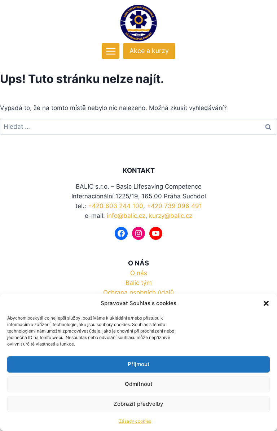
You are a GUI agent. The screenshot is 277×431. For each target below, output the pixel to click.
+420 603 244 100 (115, 206)
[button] (266, 303)
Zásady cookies (135, 421)
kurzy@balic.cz (170, 215)
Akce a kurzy (149, 50)
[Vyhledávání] (138, 126)
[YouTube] (155, 233)
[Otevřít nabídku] (110, 51)
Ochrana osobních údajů (138, 292)
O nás (138, 273)
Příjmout (139, 364)
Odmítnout (139, 384)
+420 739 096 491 (174, 206)
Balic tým (139, 282)
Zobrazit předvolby (138, 403)
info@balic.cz (126, 215)
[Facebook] (121, 233)
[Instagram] (138, 233)
